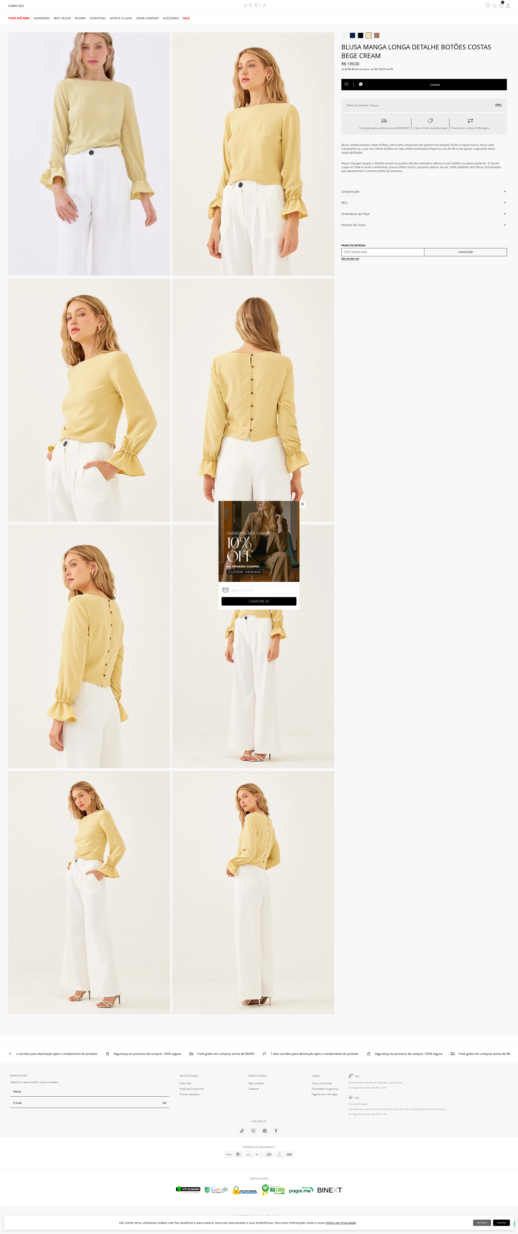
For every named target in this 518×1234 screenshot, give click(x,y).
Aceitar (501, 1223)
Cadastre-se (259, 601)
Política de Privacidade (341, 1223)
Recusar (482, 1223)
